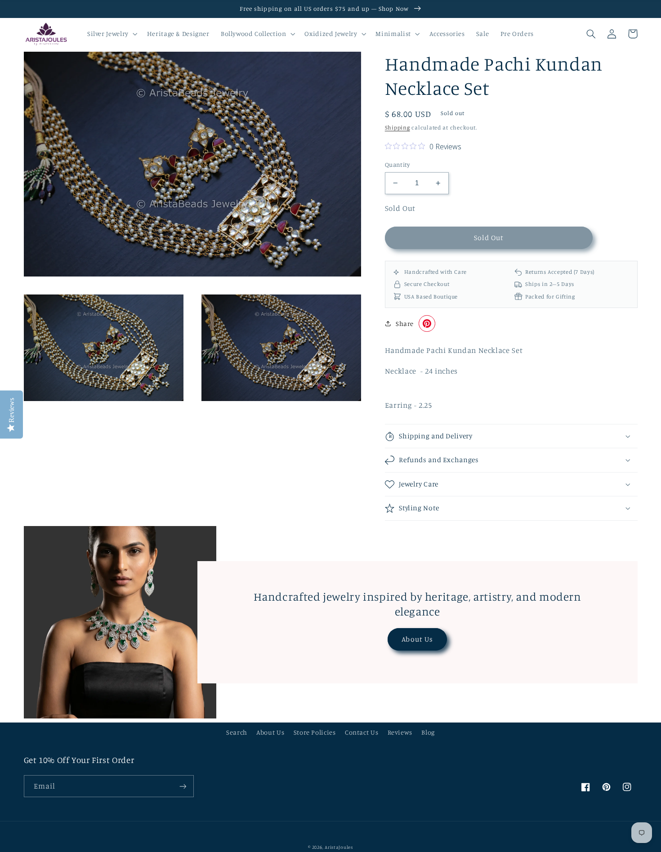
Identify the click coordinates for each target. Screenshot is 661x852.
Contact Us (361, 732)
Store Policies (315, 732)
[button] (111, 34)
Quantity (397, 164)
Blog (428, 732)
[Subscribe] (182, 786)
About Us (417, 639)
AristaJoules (339, 847)
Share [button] (405, 323)
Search (236, 732)
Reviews (400, 732)
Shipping (397, 127)
